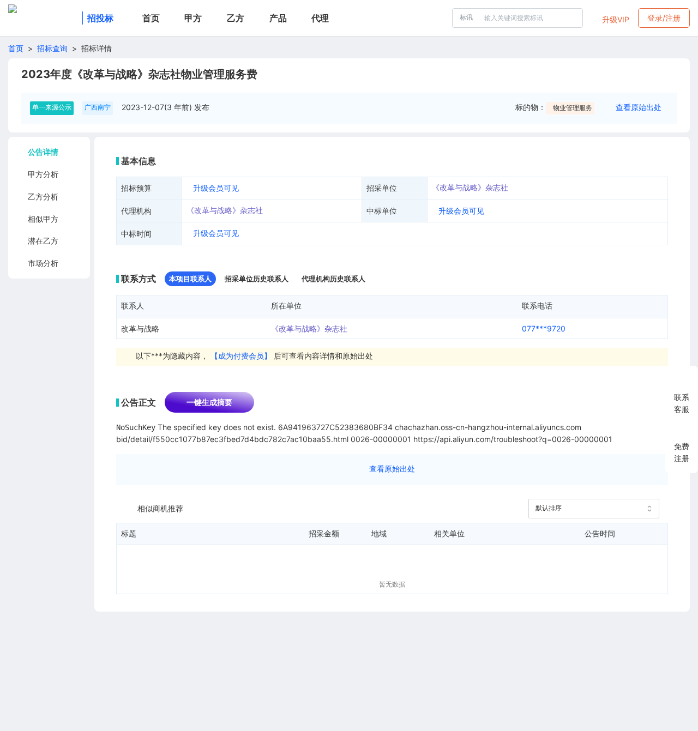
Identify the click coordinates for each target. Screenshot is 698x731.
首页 (15, 48)
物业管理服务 (572, 108)
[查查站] (43, 18)
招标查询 (52, 48)
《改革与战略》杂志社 (470, 187)
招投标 (100, 18)
